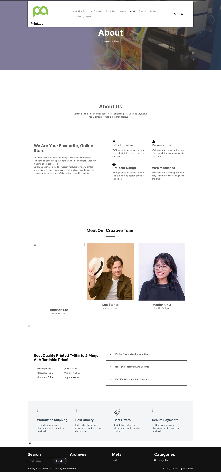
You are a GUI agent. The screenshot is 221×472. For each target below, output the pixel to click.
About (123, 11)
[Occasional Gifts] (43, 372)
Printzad (37, 23)
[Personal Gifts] (42, 368)
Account (77, 17)
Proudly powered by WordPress (178, 468)
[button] (156, 203)
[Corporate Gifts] (43, 377)
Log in (115, 460)
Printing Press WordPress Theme (44, 468)
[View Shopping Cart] (182, 14)
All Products (96, 11)
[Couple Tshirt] (68, 368)
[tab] (146, 354)
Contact (142, 11)
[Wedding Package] (70, 373)
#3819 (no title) (80, 11)
